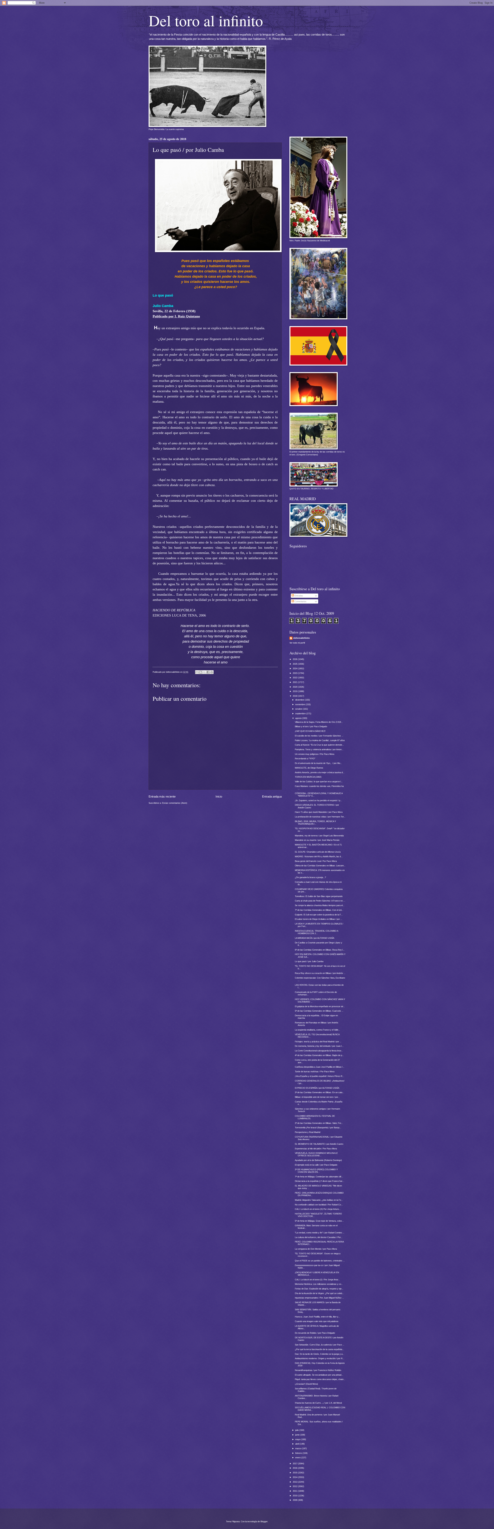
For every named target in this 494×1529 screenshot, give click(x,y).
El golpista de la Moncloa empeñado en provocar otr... (320, 1006)
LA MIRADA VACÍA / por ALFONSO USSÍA (314, 938)
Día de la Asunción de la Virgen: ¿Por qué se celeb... (319, 1293)
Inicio (219, 796)
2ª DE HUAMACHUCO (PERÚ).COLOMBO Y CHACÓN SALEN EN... (316, 1170)
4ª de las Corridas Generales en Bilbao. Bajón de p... (319, 1055)
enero (298, 1457)
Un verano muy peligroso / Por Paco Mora (314, 754)
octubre (299, 709)
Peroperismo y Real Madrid (307, 1132)
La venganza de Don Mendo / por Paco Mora (316, 1249)
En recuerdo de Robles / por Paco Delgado (315, 1333)
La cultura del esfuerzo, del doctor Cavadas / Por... (318, 1237)
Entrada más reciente (162, 796)
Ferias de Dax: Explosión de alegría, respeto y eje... (319, 1288)
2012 (295, 1486)
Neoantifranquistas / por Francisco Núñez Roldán (318, 1370)
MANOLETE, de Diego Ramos (309, 768)
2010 (295, 1495)
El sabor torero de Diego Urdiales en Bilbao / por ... (318, 919)
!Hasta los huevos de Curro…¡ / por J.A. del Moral (318, 1403)
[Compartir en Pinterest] (212, 672)
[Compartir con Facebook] (208, 672)
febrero (299, 1453)
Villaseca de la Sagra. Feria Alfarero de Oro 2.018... (319, 722)
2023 (295, 673)
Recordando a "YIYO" (305, 758)
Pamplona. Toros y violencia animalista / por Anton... (319, 749)
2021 (295, 682)
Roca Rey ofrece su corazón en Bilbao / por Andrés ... (320, 973)
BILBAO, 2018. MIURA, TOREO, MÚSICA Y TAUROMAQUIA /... (315, 822)
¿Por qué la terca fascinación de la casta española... (319, 1349)
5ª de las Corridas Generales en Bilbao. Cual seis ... (319, 1011)
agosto (298, 718)
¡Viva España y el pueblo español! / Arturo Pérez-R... (319, 1076)
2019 (295, 691)
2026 (295, 659)
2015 (295, 1472)
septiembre (300, 713)
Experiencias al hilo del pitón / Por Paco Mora (316, 1148)
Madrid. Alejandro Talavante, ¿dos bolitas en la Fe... (319, 1200)
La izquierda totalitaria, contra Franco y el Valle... (317, 1030)
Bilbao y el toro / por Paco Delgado (311, 726)
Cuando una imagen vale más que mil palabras (316, 1321)
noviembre (300, 704)
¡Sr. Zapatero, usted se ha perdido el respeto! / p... (318, 800)
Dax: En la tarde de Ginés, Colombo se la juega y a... (319, 1354)
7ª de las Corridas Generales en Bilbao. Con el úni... (319, 910)
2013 (295, 1482)
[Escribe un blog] (201, 672)
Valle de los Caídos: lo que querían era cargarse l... (319, 781)
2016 (295, 1468)
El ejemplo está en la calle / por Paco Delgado (316, 1165)
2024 (295, 668)
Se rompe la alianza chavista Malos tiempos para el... (319, 905)
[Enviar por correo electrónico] (197, 672)
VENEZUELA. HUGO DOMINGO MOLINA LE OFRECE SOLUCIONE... (316, 1154)
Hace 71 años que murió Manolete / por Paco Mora (319, 812)
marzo (298, 1448)
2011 (295, 1491)
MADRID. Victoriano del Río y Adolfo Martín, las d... (319, 856)
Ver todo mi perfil (297, 643)
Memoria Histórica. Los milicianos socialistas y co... (319, 1284)
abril (297, 1444)
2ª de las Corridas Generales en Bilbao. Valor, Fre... (319, 1123)
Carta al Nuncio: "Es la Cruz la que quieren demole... (319, 745)
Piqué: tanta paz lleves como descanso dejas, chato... (320, 1379)
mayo (298, 1439)
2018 (295, 696)
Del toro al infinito (206, 20)
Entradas (298, 595)
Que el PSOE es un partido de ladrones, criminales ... (320, 1260)
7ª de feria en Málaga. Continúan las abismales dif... (319, 1176)
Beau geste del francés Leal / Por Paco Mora (316, 861)
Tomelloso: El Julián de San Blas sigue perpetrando (319, 896)
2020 (295, 687)
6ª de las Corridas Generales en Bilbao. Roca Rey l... (319, 950)
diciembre (300, 700)
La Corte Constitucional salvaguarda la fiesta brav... (319, 1050)
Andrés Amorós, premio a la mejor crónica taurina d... (319, 772)
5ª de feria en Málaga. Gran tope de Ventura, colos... (319, 1221)
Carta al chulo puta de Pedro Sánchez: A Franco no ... (320, 901)
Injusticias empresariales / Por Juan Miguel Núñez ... (319, 1298)
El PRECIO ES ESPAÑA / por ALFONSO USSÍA (317, 1088)
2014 (295, 1477)
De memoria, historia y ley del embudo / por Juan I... (319, 1046)
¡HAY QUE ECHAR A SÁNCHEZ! (310, 731)
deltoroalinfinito (301, 638)
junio (297, 1435)
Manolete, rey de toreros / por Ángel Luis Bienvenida (319, 835)
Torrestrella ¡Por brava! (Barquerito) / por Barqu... (318, 1127)
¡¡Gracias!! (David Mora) (306, 1384)
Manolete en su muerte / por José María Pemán (317, 840)
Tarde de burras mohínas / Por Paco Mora (314, 1071)
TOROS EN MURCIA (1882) (308, 777)
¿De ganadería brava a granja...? (310, 877)
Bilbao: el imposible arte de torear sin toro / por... (317, 1097)
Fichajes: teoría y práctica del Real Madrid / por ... (318, 1041)
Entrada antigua (272, 796)
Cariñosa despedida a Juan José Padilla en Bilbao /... (319, 1067)
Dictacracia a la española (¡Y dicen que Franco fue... (319, 1181)
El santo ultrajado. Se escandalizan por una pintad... (319, 1375)
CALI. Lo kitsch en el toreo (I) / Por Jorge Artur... (317, 1279)
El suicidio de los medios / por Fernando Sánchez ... (319, 736)
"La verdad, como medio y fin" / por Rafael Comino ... (319, 1232)
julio (297, 1430)
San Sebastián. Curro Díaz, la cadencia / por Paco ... (319, 1345)
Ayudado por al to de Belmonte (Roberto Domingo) (318, 1160)
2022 (295, 677)
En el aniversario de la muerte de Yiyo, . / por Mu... (318, 763)
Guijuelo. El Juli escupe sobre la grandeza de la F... (319, 914)
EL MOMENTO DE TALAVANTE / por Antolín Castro (319, 1144)
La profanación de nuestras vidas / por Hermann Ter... (320, 817)
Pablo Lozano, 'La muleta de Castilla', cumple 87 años (320, 740)
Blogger (264, 1521)
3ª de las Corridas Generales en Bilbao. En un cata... (319, 1092)
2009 (295, 1500)
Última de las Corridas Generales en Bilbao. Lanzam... (320, 865)
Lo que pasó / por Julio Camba (309, 961)
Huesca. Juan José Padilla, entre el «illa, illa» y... (317, 1317)
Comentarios (300, 601)
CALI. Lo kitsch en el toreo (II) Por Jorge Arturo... (318, 1209)
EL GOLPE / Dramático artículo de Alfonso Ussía (318, 852)
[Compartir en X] (204, 672)
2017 (295, 1463)
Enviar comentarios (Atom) (174, 803)
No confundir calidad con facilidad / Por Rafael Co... (319, 1204)
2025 (295, 664)
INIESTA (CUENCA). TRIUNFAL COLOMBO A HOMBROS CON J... (316, 932)
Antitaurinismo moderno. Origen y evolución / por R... (319, 1358)
